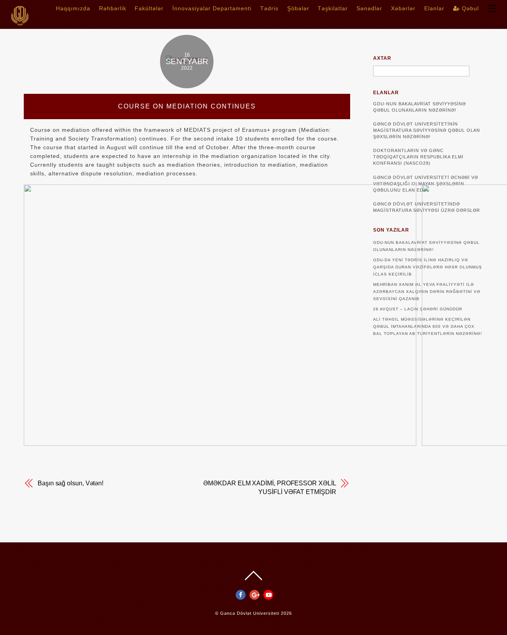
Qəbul (469, 8)
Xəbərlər (403, 8)
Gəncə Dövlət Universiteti (249, 613)
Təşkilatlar (333, 8)
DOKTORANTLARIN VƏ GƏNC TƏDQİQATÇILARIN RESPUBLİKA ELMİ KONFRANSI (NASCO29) (418, 156)
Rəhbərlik (112, 8)
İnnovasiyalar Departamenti (212, 8)
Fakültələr (149, 8)
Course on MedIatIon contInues (187, 106)
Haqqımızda (73, 8)
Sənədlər (369, 8)
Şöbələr (298, 8)
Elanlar (434, 8)
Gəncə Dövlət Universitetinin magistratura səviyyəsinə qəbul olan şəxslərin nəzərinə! (426, 130)
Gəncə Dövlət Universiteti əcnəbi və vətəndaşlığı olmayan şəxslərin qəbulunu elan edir (425, 183)
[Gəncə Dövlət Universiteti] (20, 22)
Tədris (269, 8)
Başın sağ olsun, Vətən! (70, 483)
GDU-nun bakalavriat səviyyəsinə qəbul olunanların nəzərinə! (419, 106)
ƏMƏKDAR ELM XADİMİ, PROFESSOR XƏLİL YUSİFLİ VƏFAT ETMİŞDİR (269, 487)
